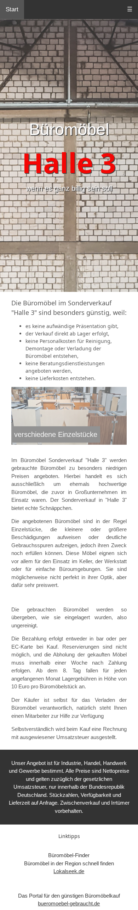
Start (12, 9)
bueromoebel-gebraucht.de (69, 903)
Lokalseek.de (68, 871)
